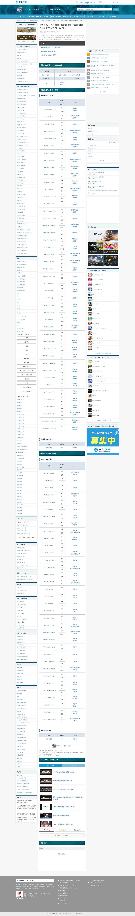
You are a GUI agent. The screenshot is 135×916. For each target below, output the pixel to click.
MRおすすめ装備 (33, 16)
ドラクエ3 (95, 405)
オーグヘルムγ (49, 116)
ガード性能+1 (75, 326)
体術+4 (75, 720)
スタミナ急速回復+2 (75, 188)
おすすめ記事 (50, 765)
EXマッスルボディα (49, 247)
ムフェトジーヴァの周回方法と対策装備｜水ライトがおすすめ (102, 191)
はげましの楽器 (20, 613)
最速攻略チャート (21, 636)
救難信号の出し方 (21, 749)
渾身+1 (75, 320)
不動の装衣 (19, 461)
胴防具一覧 (19, 402)
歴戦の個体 (19, 693)
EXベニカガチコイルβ (49, 647)
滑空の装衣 (19, 487)
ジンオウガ (19, 148)
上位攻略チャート (21, 642)
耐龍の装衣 (19, 510)
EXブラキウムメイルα (49, 225)
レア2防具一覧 (20, 417)
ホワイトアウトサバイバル (99, 328)
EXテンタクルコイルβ (49, 632)
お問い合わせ (63, 895)
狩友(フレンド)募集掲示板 (23, 783)
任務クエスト (20, 752)
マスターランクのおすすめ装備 (24, 64)
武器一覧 (90, 16)
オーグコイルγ (49, 319)
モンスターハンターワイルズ (100, 390)
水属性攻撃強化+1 (75, 532)
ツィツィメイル (49, 545)
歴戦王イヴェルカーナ (22, 121)
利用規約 (62, 890)
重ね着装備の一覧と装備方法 (98, 73)
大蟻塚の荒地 (20, 673)
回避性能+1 (75, 689)
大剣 (18, 293)
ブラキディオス (20, 183)
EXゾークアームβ (49, 305)
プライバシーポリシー (97, 883)
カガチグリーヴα (49, 705)
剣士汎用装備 (20, 287)
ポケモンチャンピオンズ (98, 366)
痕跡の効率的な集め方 (22, 659)
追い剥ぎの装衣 (20, 467)
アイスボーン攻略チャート (23, 89)
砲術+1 (75, 405)
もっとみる (103, 160)
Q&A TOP (90, 128)
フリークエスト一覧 (21, 553)
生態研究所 (19, 758)
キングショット (96, 309)
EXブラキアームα (49, 254)
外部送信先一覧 (95, 885)
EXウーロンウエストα (49, 676)
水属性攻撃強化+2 (75, 554)
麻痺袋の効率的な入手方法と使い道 (99, 87)
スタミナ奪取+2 (75, 166)
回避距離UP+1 (75, 282)
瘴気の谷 (19, 676)
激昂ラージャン (20, 203)
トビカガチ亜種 (20, 168)
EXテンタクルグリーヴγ (49, 719)
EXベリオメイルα (49, 538)
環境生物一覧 (20, 734)
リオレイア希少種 (21, 206)
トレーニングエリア (21, 708)
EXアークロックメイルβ (49, 218)
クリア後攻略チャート (22, 645)
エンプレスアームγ (49, 283)
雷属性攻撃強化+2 (75, 718)
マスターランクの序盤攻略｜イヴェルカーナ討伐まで (104, 84)
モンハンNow (95, 313)
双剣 (18, 302)
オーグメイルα (49, 189)
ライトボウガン (20, 328)
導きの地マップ (67, 16)
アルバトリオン (20, 110)
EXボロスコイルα (49, 327)
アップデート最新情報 (22, 72)
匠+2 (75, 202)
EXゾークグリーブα (49, 392)
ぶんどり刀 (19, 616)
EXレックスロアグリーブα (49, 428)
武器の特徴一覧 (20, 267)
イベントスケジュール (22, 81)
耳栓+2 (75, 376)
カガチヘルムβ (49, 487)
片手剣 (18, 299)
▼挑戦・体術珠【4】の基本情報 (50, 47)
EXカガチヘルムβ (49, 473)
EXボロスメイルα (49, 182)
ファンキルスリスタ (97, 284)
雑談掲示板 (19, 75)
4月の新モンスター (92, 145)
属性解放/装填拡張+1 (75, 130)
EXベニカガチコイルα (49, 639)
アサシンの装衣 (20, 458)
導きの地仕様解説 (56, 16)
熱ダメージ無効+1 (75, 412)
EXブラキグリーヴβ (49, 406)
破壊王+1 (75, 110)
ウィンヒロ (95, 304)
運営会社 (62, 900)
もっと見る (103, 91)
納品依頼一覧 (20, 559)
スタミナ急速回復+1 (75, 115)
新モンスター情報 (21, 98)
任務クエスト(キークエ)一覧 (23, 550)
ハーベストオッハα (49, 661)
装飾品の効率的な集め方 (23, 446)
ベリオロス (19, 191)
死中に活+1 (75, 347)
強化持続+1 (75, 539)
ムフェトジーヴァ (21, 153)
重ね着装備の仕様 (21, 728)
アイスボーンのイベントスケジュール (26, 95)
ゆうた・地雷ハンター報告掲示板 (96, 172)
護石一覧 (19, 440)
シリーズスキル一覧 (21, 590)
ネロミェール (20, 174)
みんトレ (94, 294)
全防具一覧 (19, 273)
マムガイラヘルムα (49, 160)
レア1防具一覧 (20, 414)
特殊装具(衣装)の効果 (22, 247)
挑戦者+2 (75, 137)
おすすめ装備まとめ (21, 279)
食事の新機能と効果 (21, 737)
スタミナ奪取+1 (75, 173)
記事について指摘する (63, 835)
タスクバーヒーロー (97, 371)
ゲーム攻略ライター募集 (97, 880)
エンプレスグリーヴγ (49, 377)
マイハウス (19, 763)
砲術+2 (75, 354)
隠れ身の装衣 (20, 475)
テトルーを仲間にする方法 (23, 722)
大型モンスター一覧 (21, 528)
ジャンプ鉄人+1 (75, 523)
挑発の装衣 (19, 490)
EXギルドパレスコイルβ (49, 348)
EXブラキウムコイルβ (49, 363)
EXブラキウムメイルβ (49, 232)
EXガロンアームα (49, 618)
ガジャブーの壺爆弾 (21, 619)
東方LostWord (96, 343)
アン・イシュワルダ (21, 113)
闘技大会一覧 (20, 568)
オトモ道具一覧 (20, 601)
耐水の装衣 (19, 493)
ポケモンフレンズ (97, 318)
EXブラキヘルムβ (49, 153)
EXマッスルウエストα (49, 341)
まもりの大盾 (20, 610)
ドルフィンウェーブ (97, 279)
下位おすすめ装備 (21, 281)
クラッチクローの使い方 (23, 253)
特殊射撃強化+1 (75, 210)
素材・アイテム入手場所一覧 (24, 576)
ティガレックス (20, 156)
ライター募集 (63, 903)
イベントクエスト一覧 (22, 565)
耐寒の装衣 (19, 499)
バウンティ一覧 (20, 556)
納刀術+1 (75, 640)
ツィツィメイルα (49, 552)
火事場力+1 (75, 195)
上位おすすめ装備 (21, 284)
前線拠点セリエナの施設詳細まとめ (99, 80)
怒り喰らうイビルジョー (23, 124)
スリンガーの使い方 (21, 244)
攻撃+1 (75, 289)
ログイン (115, 2)
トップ (22, 16)
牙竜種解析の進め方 (21, 223)
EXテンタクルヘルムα (49, 516)
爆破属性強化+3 (75, 224)
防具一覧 (101, 16)
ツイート (47, 830)
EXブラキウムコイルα (49, 356)
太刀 (18, 296)
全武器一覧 (19, 270)
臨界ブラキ (19, 185)
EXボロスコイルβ (49, 334)
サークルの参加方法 (21, 743)
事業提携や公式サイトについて (68, 888)
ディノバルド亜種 (21, 165)
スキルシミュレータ (21, 66)
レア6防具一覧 (20, 428)
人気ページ (74, 765)
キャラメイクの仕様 (21, 740)
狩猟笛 (18, 308)
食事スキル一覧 (20, 593)
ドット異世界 (95, 323)
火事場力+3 (75, 340)
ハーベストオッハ (49, 654)
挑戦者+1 (75, 108)
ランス (18, 311)
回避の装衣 (19, 470)
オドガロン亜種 (20, 133)
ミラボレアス (20, 197)
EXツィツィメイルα (49, 567)
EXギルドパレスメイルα (49, 240)
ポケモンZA (95, 386)
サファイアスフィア (97, 274)
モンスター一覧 (79, 16)
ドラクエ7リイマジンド (98, 381)
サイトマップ (63, 898)
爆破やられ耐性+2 (75, 253)
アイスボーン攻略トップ (23, 49)
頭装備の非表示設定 (21, 725)
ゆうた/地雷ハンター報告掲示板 (24, 792)
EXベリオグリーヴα (49, 712)
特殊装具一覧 (20, 455)
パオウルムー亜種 (21, 177)
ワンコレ (94, 333)
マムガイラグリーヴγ (49, 413)
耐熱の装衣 (19, 481)
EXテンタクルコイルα (49, 668)
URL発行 (63, 830)
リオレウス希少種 (21, 209)
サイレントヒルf (96, 400)
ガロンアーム (49, 589)
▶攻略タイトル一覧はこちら (103, 353)
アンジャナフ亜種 (21, 116)
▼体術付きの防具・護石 (48, 55)
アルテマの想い (64, 883)
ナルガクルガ (20, 171)
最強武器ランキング (21, 52)
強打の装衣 (19, 464)
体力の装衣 (19, 472)
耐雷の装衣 (19, 496)
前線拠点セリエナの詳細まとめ (24, 232)
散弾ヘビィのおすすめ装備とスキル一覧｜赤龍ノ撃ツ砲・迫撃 (104, 65)
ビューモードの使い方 (22, 250)
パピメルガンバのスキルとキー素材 (99, 61)
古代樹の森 (19, 667)
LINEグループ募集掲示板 (23, 789)
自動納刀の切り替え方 (22, 717)
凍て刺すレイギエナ (21, 127)
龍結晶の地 (19, 679)
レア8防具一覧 (20, 434)
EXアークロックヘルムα (49, 138)
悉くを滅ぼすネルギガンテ (23, 142)
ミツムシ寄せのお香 (21, 604)
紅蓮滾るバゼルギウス (22, 139)
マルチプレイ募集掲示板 (23, 786)
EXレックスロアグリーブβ (49, 421)
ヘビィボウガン (20, 331)
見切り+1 (75, 575)
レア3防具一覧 (20, 420)
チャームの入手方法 (21, 238)
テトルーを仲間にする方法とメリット (100, 77)
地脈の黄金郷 (20, 682)
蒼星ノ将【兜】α (49, 124)
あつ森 (94, 395)
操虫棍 (18, 322)
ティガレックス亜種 (21, 159)
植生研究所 (19, 761)
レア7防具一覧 (20, 431)
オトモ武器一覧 (20, 625)
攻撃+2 (75, 311)
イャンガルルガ (20, 130)
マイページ (90, 134)
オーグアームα (49, 290)
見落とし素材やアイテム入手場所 (25, 579)
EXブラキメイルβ (49, 174)
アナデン (94, 299)
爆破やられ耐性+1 (75, 260)
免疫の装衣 (19, 484)
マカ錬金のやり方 (21, 714)
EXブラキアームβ (49, 261)
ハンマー (19, 305)
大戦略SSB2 (95, 415)
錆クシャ (90, 153)
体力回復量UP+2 (75, 582)
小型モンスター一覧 (21, 530)
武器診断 (113, 16)
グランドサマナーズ (97, 338)
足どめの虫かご (20, 607)
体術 (61, 84)
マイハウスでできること (23, 241)
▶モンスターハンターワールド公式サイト (49, 755)
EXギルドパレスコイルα (49, 370)
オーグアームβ (49, 298)
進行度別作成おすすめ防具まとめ (99, 58)
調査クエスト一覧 (21, 562)
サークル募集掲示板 (21, 778)
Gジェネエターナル (97, 289)
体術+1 (75, 474)
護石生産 (19, 711)
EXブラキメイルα (49, 167)
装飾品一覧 (19, 443)
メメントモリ (95, 348)
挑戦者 (61, 82)
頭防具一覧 (19, 399)
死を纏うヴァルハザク (22, 145)
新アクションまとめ (21, 101)
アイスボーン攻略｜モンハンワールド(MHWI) (41, 9)
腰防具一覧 (19, 408)
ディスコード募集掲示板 (23, 780)
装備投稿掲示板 (20, 78)
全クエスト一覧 (20, 547)
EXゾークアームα (49, 312)
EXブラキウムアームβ (49, 276)
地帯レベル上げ (20, 221)
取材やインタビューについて (68, 885)
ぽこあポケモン (96, 361)
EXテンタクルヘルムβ (49, 502)
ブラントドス (20, 188)
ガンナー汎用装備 (21, 290)
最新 (110, 142)
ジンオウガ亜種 (20, 151)
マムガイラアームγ (49, 610)
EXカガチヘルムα (49, 495)
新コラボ (90, 151)
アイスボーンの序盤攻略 (23, 92)
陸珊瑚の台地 (20, 670)
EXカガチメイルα (49, 524)
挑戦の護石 (49, 447)
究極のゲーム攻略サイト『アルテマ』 (70, 880)
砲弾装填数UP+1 (75, 144)
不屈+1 (75, 246)
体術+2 (75, 496)
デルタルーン (95, 410)
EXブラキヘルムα (49, 145)
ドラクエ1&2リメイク (98, 376)
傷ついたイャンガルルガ (23, 136)
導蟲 (18, 696)
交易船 (18, 766)
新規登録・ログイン (93, 131)
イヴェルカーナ (20, 119)
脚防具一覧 (19, 411)
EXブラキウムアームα (49, 269)
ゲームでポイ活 (81, 2)
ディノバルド (20, 162)
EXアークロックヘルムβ (49, 109)
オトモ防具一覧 (20, 628)
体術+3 (75, 515)
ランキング (116, 142)
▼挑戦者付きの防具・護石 (49, 51)
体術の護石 (49, 739)
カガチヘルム (49, 480)
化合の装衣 (19, 478)
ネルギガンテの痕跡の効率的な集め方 (100, 54)
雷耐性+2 (75, 684)
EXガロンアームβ (49, 574)
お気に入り (78, 830)
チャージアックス (21, 319)
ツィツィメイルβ (49, 560)
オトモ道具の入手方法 (22, 235)
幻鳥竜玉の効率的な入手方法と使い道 (100, 70)
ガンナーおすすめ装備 (22, 656)
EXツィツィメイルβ (49, 531)
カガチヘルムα (49, 509)
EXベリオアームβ (49, 581)
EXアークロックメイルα (49, 211)
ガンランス (19, 313)
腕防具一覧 (19, 405)
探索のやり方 (20, 746)
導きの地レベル (92, 148)
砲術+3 (75, 268)
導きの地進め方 (45, 16)
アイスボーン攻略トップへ (64, 746)
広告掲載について (65, 893)
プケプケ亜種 (20, 180)
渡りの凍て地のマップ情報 (23, 229)
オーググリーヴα (49, 384)
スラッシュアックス (21, 316)
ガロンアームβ (49, 603)
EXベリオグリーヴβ (49, 697)
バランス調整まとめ (21, 104)
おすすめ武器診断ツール (23, 69)
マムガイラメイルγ (49, 203)
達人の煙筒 (19, 502)
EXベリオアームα (49, 625)
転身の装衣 (19, 513)
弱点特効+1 (75, 420)
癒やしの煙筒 (20, 504)
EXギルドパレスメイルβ (49, 196)
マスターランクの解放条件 (23, 61)
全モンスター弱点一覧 (22, 525)
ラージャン (19, 200)
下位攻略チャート (21, 639)
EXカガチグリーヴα (49, 683)
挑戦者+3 (75, 248)
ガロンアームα (49, 596)
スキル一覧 (19, 587)
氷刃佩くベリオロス (21, 194)
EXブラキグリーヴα (49, 399)
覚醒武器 (90, 156)
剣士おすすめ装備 (21, 653)
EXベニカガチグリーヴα (49, 690)
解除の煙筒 (19, 507)
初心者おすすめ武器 (21, 264)
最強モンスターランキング (23, 533)
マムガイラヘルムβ (49, 131)
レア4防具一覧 (20, 423)
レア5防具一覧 (20, 426)
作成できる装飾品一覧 (22, 449)
